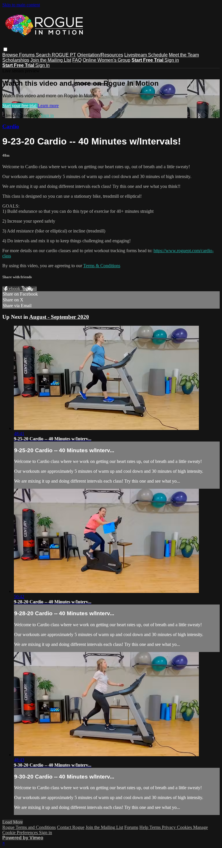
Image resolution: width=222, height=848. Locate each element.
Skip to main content (21, 4)
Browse (10, 54)
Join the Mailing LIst (50, 60)
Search (44, 54)
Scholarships (15, 60)
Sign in (171, 60)
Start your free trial (20, 105)
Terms (155, 827)
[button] (5, 49)
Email (31, 288)
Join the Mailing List (104, 827)
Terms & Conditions (101, 265)
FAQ (77, 60)
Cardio (10, 126)
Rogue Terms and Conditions (29, 827)
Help (144, 827)
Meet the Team (184, 54)
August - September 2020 (59, 317)
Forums (27, 54)
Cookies (185, 827)
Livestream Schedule (146, 54)
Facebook (11, 288)
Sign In (42, 65)
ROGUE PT (64, 54)
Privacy (169, 827)
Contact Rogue (70, 827)
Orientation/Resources (100, 54)
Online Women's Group (106, 60)
